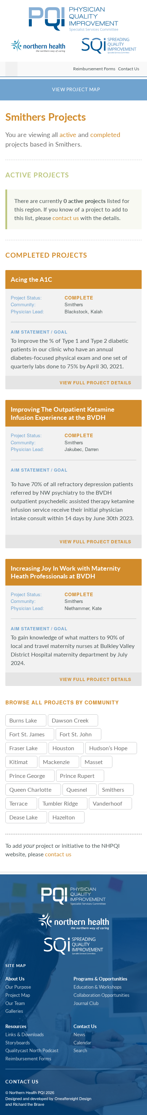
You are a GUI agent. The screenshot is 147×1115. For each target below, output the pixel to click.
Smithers (74, 304)
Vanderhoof (108, 803)
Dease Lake (24, 817)
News (79, 1034)
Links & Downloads (24, 1034)
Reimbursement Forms (94, 68)
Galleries (14, 1011)
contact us (65, 217)
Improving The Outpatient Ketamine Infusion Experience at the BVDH (63, 413)
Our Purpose (18, 987)
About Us (15, 979)
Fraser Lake (24, 748)
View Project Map (75, 89)
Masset (94, 761)
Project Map (17, 995)
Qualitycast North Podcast (32, 1050)
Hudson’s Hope (109, 748)
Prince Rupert (78, 775)
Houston (64, 748)
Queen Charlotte (31, 789)
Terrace (19, 803)
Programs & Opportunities (100, 979)
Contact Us (128, 68)
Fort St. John (76, 734)
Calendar (82, 1042)
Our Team (15, 1003)
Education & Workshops (98, 987)
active (68, 134)
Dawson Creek (71, 720)
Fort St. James (27, 734)
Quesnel (77, 789)
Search (80, 1050)
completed (105, 134)
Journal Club (86, 1003)
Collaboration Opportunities (102, 995)
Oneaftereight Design (73, 1098)
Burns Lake (23, 720)
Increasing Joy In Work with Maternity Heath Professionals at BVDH (66, 572)
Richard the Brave (28, 1104)
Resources (15, 1026)
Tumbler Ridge (60, 803)
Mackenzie (57, 761)
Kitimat (19, 761)
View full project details (96, 382)
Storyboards (17, 1042)
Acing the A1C (31, 279)
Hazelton (64, 817)
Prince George (27, 775)
